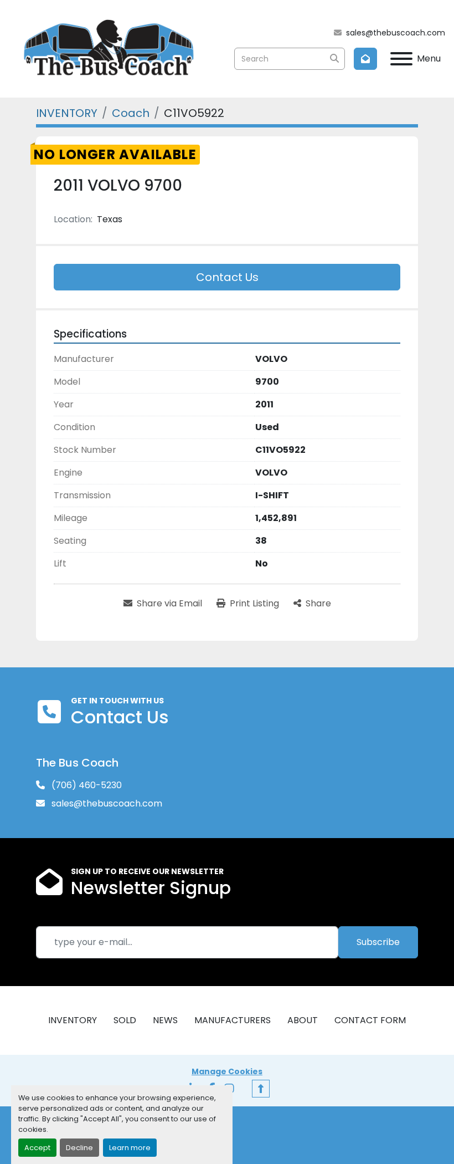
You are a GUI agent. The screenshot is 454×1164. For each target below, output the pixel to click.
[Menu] (401, 58)
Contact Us (227, 277)
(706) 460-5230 (85, 785)
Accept (37, 1147)
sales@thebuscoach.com (395, 32)
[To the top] (261, 1088)
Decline (79, 1147)
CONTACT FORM (370, 1020)
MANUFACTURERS (232, 1020)
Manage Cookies (227, 1071)
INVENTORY (72, 1020)
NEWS (165, 1020)
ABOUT (302, 1020)
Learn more (130, 1147)
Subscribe (378, 942)
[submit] (334, 59)
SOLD (125, 1020)
